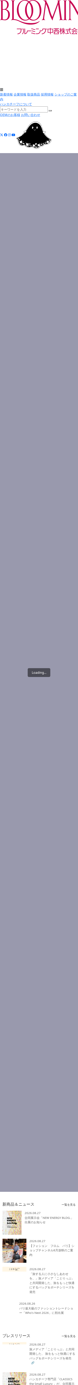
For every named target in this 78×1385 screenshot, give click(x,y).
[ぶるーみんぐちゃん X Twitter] (34, 135)
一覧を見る (69, 1204)
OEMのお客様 (10, 115)
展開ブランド (9, 56)
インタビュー (26, 70)
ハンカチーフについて (16, 104)
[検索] (50, 110)
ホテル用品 (48, 56)
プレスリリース (65, 46)
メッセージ (8, 70)
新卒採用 (66, 70)
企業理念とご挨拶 (13, 46)
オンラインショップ (24, 85)
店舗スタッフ (20, 75)
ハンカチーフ (29, 56)
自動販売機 (48, 85)
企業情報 (6, 41)
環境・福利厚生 (48, 70)
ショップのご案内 (13, 80)
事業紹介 (46, 46)
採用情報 (6, 65)
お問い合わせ (30, 115)
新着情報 (6, 36)
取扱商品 (6, 51)
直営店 (5, 85)
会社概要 (32, 46)
